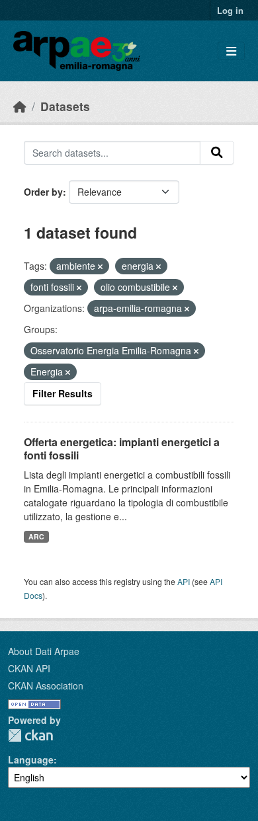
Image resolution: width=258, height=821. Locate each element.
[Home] (19, 106)
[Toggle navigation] (231, 51)
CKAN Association (45, 685)
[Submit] (217, 153)
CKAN (30, 735)
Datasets (65, 106)
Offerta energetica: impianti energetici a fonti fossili (122, 448)
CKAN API (29, 668)
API (183, 581)
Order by (43, 191)
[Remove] (100, 266)
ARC (36, 536)
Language (31, 759)
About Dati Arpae (43, 651)
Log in (230, 10)
